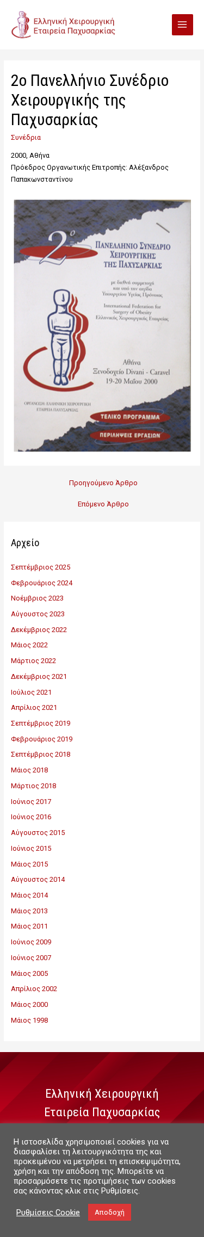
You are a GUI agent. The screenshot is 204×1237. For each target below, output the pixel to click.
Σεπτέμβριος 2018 (40, 754)
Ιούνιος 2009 (31, 942)
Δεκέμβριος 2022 (39, 630)
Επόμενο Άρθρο (103, 504)
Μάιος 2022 (29, 645)
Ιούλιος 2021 (31, 692)
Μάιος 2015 (29, 864)
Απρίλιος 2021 (34, 707)
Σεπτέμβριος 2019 (40, 723)
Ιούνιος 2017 (31, 801)
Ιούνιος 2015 (31, 848)
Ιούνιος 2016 (31, 817)
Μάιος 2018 (29, 770)
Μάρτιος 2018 (33, 786)
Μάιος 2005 (29, 973)
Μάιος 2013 (29, 911)
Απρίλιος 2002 (34, 989)
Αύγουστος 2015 (38, 832)
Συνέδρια (26, 137)
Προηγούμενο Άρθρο (103, 483)
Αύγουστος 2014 (38, 879)
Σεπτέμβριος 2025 (40, 567)
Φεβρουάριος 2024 (41, 583)
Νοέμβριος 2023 (37, 598)
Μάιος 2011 (29, 926)
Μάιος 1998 (29, 1020)
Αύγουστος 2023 (38, 614)
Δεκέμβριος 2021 (39, 676)
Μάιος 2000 (29, 1004)
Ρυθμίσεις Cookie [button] (48, 1212)
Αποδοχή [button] (110, 1212)
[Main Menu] (182, 24)
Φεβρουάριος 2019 (41, 739)
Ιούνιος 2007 (31, 958)
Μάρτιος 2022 (33, 661)
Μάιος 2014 (29, 895)
